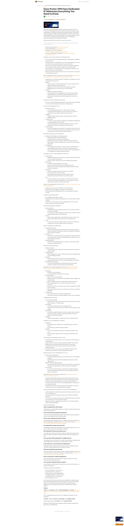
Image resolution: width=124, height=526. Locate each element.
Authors (79, 1)
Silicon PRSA (39, 5)
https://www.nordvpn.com (62, 47)
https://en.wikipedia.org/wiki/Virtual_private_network (56, 51)
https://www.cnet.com (50, 54)
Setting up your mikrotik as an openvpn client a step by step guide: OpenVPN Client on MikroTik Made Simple (62, 491)
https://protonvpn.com (60, 48)
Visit (119, 524)
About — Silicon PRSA (85, 1)
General (43, 5)
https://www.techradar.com (69, 53)
